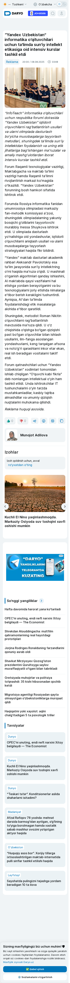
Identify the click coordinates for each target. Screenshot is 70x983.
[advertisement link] (38, 13)
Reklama (12, 62)
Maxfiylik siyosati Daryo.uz (18, 962)
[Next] (64, 506)
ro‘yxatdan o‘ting (20, 465)
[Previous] (5, 506)
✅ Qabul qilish (35, 969)
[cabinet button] (61, 13)
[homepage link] (13, 13)
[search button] (52, 13)
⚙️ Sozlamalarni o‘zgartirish (35, 977)
